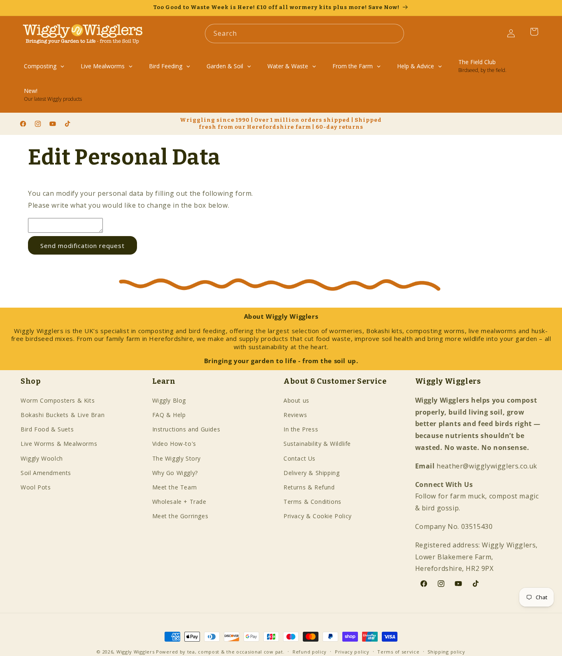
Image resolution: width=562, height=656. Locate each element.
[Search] (395, 33)
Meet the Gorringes (180, 516)
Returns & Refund (309, 487)
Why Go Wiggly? (175, 473)
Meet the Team (174, 487)
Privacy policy (352, 651)
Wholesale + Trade (179, 502)
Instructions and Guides (186, 429)
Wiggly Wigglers (135, 652)
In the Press (300, 429)
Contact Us (299, 458)
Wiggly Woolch (42, 458)
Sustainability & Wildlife (317, 444)
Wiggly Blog (169, 400)
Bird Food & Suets (47, 429)
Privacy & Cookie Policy (317, 516)
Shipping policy (446, 651)
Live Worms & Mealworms (59, 444)
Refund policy (310, 651)
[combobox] (304, 33)
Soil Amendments (46, 473)
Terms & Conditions (312, 502)
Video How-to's (174, 444)
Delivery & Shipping (311, 473)
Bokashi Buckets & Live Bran (63, 415)
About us (296, 400)
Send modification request (82, 245)
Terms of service (398, 651)
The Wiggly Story (176, 458)
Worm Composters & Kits (58, 400)
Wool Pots (36, 487)
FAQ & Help (169, 415)
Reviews (295, 415)
